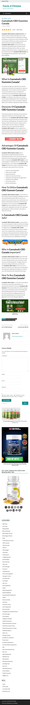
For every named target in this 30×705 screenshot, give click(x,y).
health (4, 588)
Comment (5, 355)
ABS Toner (4, 524)
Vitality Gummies (6, 673)
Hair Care (4, 583)
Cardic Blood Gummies (7, 540)
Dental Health (5, 559)
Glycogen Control (6, 576)
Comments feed (6, 689)
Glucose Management (7, 573)
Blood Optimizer (6, 531)
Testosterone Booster (7, 661)
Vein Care (4, 666)
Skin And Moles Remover (8, 649)
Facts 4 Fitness (12, 6)
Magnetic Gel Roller (7, 618)
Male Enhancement (7, 621)
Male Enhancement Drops (8, 625)
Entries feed (5, 686)
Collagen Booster (6, 557)
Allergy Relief (5, 528)
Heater (4, 597)
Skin (3, 647)
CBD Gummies (4, 18)
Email (4, 380)
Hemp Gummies (6, 599)
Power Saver (5, 640)
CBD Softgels (5, 550)
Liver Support (5, 616)
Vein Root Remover (7, 668)
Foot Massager (6, 566)
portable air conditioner (8, 637)
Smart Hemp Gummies (9, 421)
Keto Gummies (6, 609)
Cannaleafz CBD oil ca (11, 318)
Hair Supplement (6, 585)
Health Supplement (7, 590)
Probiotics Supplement (7, 642)
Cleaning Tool (5, 554)
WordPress (9, 703)
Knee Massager (6, 614)
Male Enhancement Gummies (9, 628)
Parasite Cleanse (6, 635)
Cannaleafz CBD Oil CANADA (8, 320)
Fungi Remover (6, 571)
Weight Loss (5, 675)
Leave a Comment (6, 26)
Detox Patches (5, 561)
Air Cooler (4, 526)
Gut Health (5, 580)
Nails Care (4, 633)
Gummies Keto (6, 578)
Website (4, 387)
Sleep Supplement (6, 654)
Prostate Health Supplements (9, 644)
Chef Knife (5, 552)
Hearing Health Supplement (9, 595)
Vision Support (6, 670)
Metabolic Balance (6, 630)
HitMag (15, 703)
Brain (3, 538)
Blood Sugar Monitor (7, 535)
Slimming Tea (5, 659)
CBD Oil (9, 18)
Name (3, 374)
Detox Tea (4, 564)
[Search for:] (15, 403)
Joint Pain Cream (6, 604)
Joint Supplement (6, 606)
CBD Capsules (5, 543)
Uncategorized (5, 663)
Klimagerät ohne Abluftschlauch (10, 611)
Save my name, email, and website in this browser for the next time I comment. (13, 396)
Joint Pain (4, 602)
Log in (3, 684)
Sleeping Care (5, 656)
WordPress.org (6, 691)
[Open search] (26, 13)
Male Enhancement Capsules (9, 623)
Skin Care (4, 651)
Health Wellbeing (6, 592)
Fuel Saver (4, 569)
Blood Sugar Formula (7, 533)
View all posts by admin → (18, 336)
